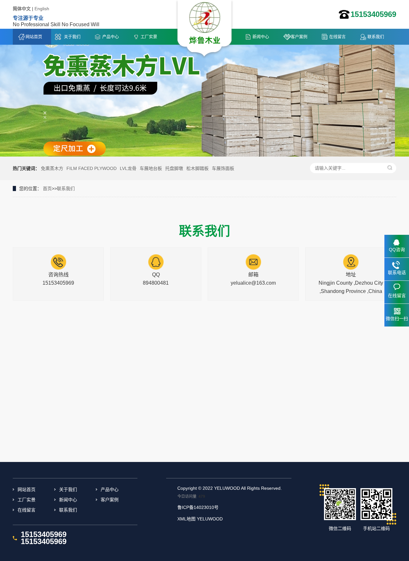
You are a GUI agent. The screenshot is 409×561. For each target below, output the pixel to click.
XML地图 (186, 518)
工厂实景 (149, 36)
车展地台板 (151, 168)
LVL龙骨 (128, 168)
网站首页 (34, 36)
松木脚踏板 (197, 168)
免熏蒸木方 (52, 168)
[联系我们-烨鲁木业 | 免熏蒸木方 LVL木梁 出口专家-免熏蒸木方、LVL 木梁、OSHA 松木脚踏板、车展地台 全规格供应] (205, 29)
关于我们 (72, 36)
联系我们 (375, 36)
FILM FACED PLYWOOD (91, 168)
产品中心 (110, 36)
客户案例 (299, 36)
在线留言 (337, 36)
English (42, 8)
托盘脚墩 (174, 168)
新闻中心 (260, 36)
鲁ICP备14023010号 (198, 507)
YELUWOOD (210, 518)
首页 (47, 188)
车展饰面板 (223, 168)
